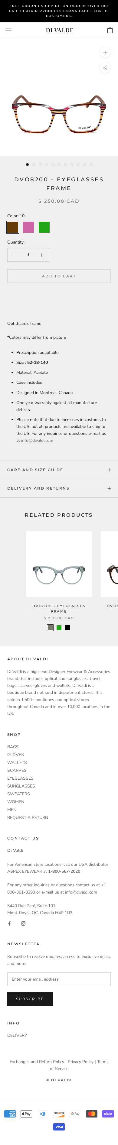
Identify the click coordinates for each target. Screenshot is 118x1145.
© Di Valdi (59, 1080)
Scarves (17, 770)
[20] (50, 627)
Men (11, 810)
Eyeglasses (20, 778)
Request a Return (27, 817)
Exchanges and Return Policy (37, 1062)
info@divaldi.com (37, 440)
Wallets (17, 762)
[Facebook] (9, 923)
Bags (13, 747)
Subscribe (30, 999)
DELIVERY (17, 1035)
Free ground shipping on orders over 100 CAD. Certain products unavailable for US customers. (59, 11)
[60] (59, 627)
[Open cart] (110, 30)
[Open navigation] (8, 30)
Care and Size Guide (35, 469)
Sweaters (18, 794)
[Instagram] (23, 923)
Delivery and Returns (38, 488)
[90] (67, 627)
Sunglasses (21, 786)
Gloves (15, 755)
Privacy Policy (80, 1062)
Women (15, 802)
